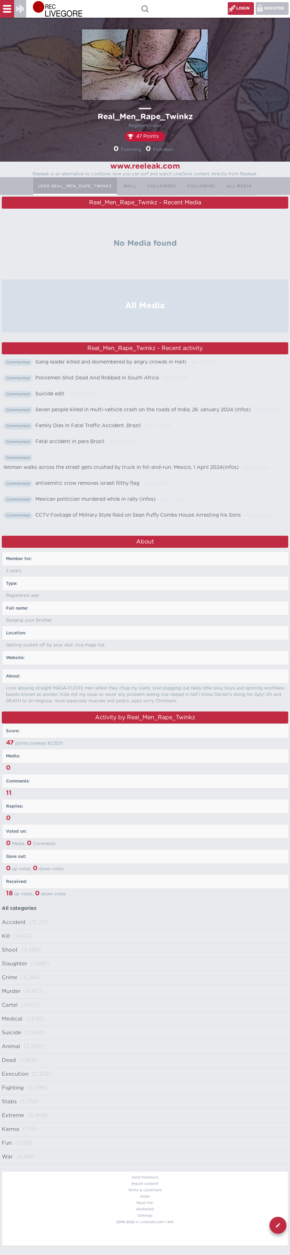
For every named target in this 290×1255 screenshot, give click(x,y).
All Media (239, 186)
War (7, 1157)
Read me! (145, 1203)
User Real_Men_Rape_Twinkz (75, 186)
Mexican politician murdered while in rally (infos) (95, 499)
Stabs (9, 1101)
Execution (15, 1074)
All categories (19, 908)
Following (201, 186)
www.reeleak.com (145, 166)
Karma (10, 1129)
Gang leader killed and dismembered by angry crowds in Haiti (110, 362)
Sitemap (145, 1216)
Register (274, 8)
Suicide (11, 1032)
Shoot (10, 950)
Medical (12, 1019)
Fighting (13, 1088)
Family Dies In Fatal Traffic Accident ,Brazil (88, 425)
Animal (11, 1046)
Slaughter (14, 963)
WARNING (145, 1209)
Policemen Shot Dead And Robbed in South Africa (97, 378)
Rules (145, 1196)
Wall (130, 186)
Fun (7, 1143)
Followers (162, 186)
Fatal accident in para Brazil (69, 441)
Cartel (10, 1005)
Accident (14, 922)
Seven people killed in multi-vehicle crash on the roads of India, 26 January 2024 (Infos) (143, 409)
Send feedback (145, 1177)
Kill (6, 936)
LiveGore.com (152, 1222)
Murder (11, 991)
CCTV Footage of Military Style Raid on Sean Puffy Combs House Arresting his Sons (138, 515)
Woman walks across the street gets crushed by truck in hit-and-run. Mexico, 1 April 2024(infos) (121, 467)
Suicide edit (49, 393)
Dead (9, 1060)
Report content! (145, 1184)
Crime (9, 977)
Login (243, 8)
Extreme (13, 1115)
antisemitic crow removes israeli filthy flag (87, 483)
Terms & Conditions (145, 1190)
